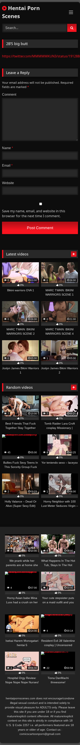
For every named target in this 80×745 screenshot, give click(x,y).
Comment (9, 94)
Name (7, 148)
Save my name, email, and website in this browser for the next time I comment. (33, 213)
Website (8, 183)
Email (7, 165)
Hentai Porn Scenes (21, 12)
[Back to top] (67, 733)
